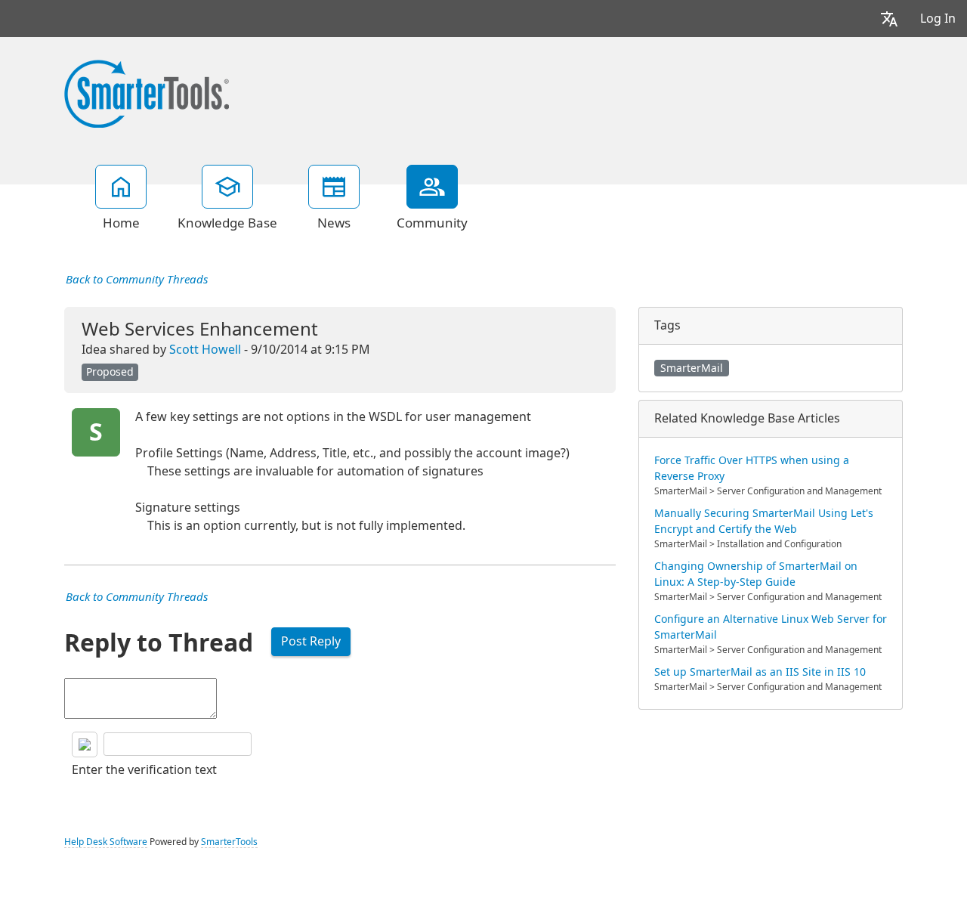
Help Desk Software (105, 842)
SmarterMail (691, 368)
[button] (889, 18)
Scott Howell (205, 349)
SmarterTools (229, 842)
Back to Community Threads (137, 279)
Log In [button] (938, 18)
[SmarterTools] (146, 92)
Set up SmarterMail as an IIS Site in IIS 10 (760, 672)
